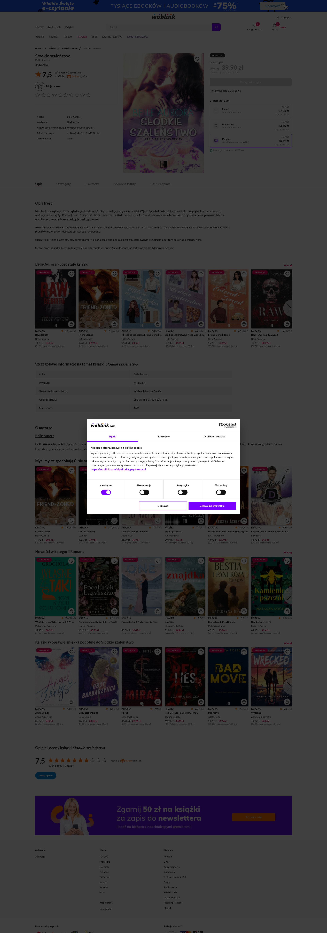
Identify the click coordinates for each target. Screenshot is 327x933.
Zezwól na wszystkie (212, 505)
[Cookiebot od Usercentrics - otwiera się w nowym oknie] (221, 425)
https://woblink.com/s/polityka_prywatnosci (118, 469)
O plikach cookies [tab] (214, 436)
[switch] (144, 492)
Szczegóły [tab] (163, 436)
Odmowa (163, 505)
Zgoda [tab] (112, 436)
